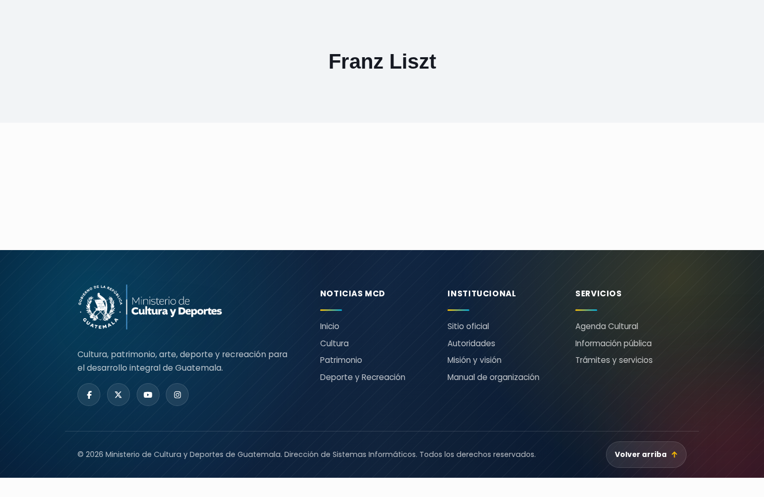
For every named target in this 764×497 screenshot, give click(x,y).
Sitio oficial (468, 326)
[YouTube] (148, 394)
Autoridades (471, 343)
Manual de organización (493, 377)
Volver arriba (646, 455)
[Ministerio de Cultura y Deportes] (186, 307)
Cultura (334, 343)
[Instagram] (177, 394)
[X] (118, 394)
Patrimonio (341, 360)
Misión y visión (474, 360)
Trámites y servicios (614, 360)
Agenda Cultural (606, 326)
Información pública (613, 343)
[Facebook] (88, 394)
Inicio (329, 326)
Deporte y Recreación (362, 377)
